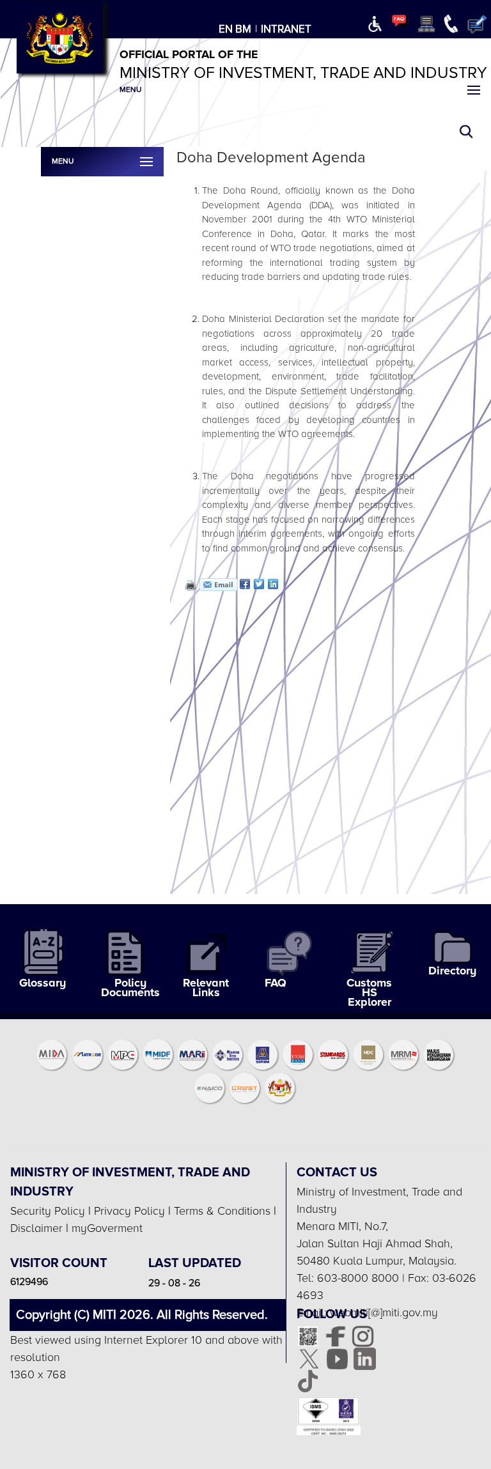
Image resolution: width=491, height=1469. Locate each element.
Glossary (42, 983)
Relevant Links (206, 987)
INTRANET (286, 29)
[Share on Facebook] (245, 584)
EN (226, 29)
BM (243, 29)
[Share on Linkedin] (273, 584)
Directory (452, 971)
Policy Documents (130, 987)
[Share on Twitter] (259, 584)
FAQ (275, 983)
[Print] (189, 584)
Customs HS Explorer (369, 992)
